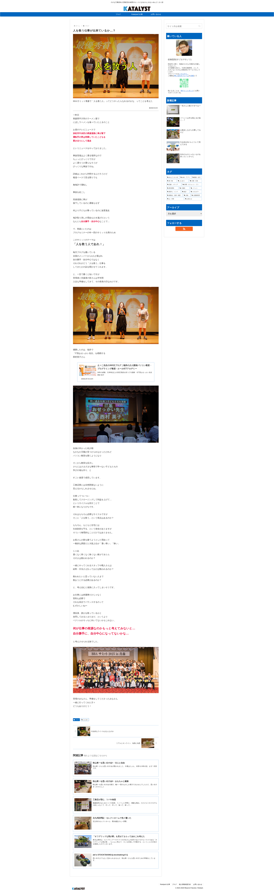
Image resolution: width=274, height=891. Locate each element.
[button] (199, 26)
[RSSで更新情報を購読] (184, 229)
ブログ (77, 720)
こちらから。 (184, 73)
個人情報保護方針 (185, 884)
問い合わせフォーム (181, 75)
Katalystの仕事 (165, 884)
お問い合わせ (197, 884)
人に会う (85, 720)
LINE (192, 75)
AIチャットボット (187, 90)
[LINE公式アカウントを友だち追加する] (184, 83)
